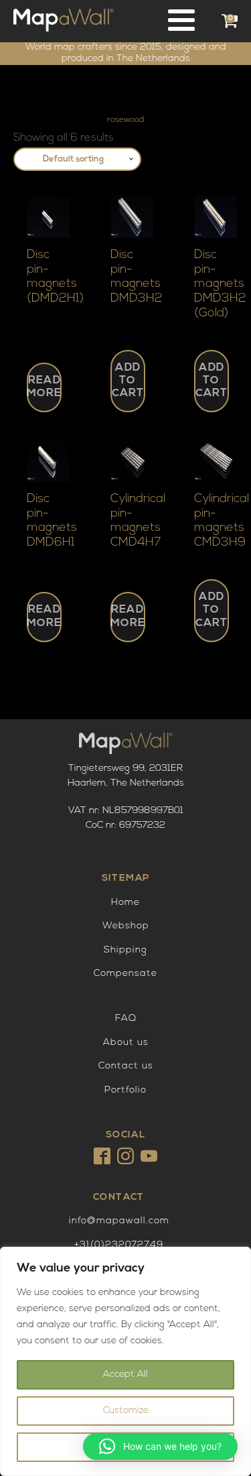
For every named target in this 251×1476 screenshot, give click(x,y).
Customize (126, 1411)
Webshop (125, 926)
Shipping (125, 950)
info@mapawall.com (119, 1221)
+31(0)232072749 (118, 1245)
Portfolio (125, 1090)
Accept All (125, 1374)
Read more (44, 387)
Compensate (125, 974)
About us (126, 1043)
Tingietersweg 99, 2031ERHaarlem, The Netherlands (126, 775)
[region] (125, 1361)
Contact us (125, 1066)
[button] (160, 1446)
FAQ (126, 1018)
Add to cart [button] (128, 381)
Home (125, 903)
